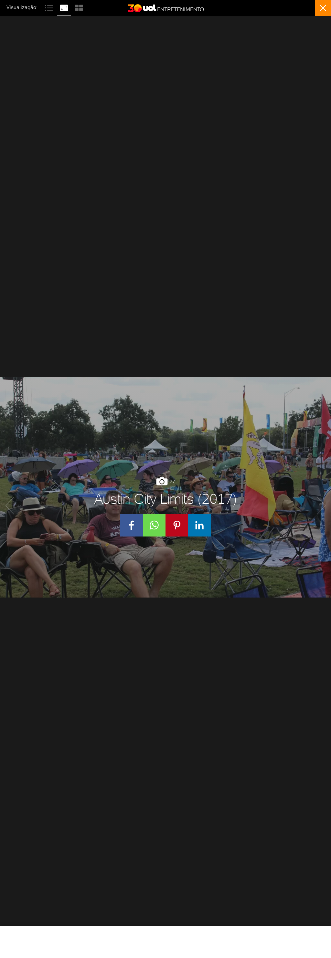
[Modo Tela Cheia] (64, 7)
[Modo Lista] (49, 7)
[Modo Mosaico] (79, 7)
